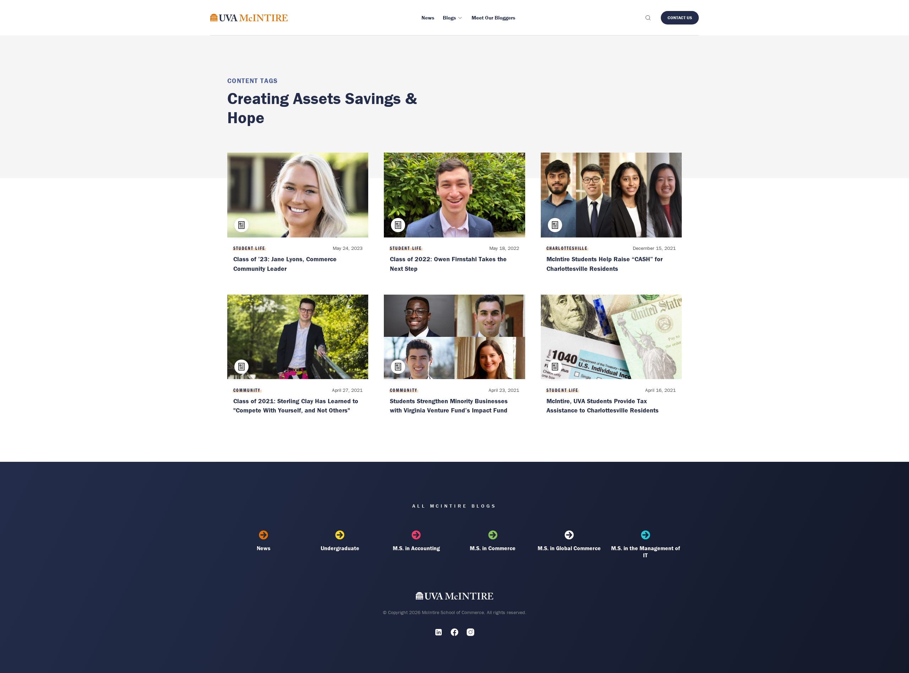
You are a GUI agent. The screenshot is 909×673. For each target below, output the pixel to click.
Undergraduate (340, 548)
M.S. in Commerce (493, 548)
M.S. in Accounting (416, 548)
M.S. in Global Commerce (569, 548)
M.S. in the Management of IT (645, 552)
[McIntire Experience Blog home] (249, 17)
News (264, 548)
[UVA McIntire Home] (455, 597)
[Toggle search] (647, 17)
